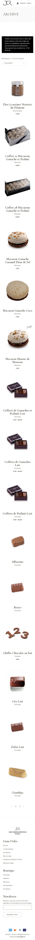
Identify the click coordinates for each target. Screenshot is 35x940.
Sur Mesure (6, 853)
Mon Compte (7, 856)
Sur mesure (6, 889)
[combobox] (14, 63)
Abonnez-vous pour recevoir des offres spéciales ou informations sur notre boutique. (17, 902)
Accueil (5, 846)
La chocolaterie (8, 849)
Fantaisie (17, 656)
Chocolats (17, 417)
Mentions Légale (8, 863)
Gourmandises (17, 111)
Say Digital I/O (21, 937)
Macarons (17, 162)
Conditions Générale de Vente (12, 860)
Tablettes (6, 878)
